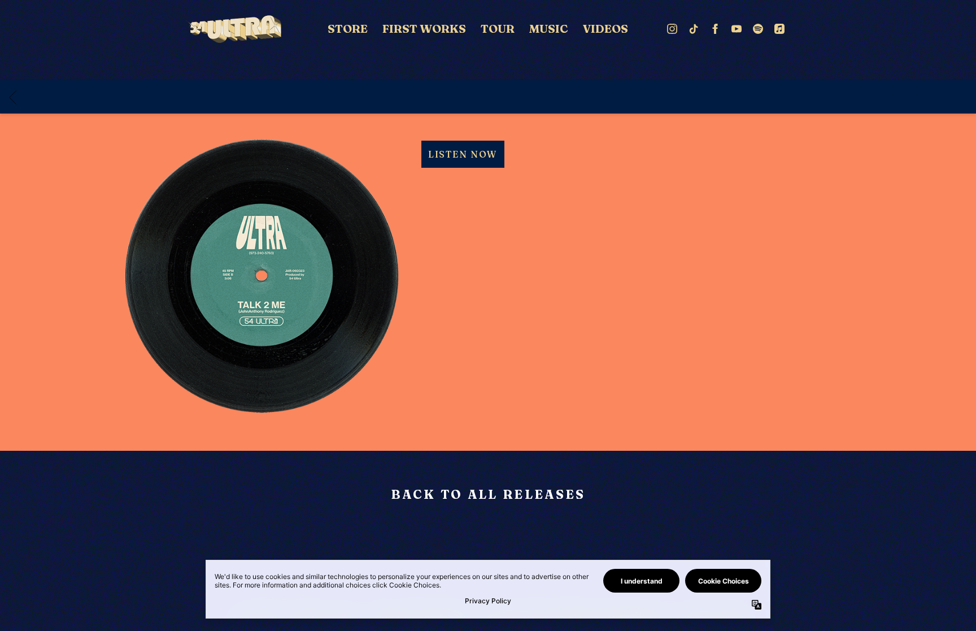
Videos (605, 28)
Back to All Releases (488, 496)
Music (548, 28)
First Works (424, 28)
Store (348, 28)
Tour (498, 28)
